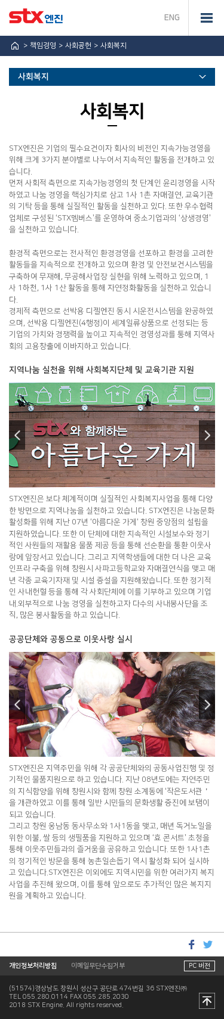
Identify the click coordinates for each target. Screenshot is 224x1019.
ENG (172, 18)
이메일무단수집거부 (98, 966)
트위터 (208, 944)
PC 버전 (199, 966)
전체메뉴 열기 (206, 18)
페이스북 (191, 944)
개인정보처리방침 (33, 966)
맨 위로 (207, 1002)
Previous (17, 435)
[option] (112, 435)
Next (207, 435)
